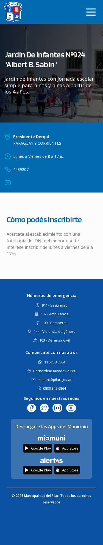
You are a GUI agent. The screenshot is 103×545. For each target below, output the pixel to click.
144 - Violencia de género (55, 331)
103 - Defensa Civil (54, 340)
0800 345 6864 (54, 388)
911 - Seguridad (55, 305)
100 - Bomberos (55, 322)
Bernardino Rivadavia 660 (54, 370)
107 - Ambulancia (55, 313)
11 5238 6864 (54, 362)
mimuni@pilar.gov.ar (55, 379)
